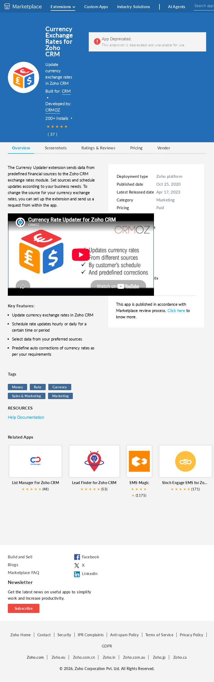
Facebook (90, 556)
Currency (59, 387)
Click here (177, 310)
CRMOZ (52, 109)
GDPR (107, 646)
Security (64, 635)
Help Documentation (26, 417)
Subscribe (24, 608)
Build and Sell (20, 556)
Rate (37, 387)
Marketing (60, 396)
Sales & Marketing (26, 396)
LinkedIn (89, 573)
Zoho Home (20, 635)
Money (17, 387)
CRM (66, 91)
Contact (44, 635)
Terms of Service (159, 635)
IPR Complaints (91, 635)
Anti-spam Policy (124, 635)
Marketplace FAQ (23, 572)
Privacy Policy (191, 635)
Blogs (13, 564)
